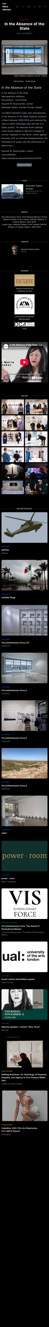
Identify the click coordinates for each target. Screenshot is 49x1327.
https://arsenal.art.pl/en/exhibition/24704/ (21, 158)
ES (45, 6)
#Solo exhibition (24, 165)
